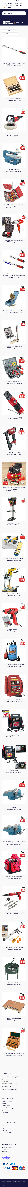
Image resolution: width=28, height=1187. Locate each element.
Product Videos (6, 1105)
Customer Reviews (7, 1110)
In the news (5, 1103)
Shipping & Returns (7, 1125)
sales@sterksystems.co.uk (10, 1089)
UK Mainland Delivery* (14, 8)
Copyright (4, 1151)
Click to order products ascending (16, 31)
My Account (5, 1126)
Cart (3, 1128)
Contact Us (10, 5)
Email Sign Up (5, 1107)
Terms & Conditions (7, 1147)
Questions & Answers (7, 1101)
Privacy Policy (5, 1149)
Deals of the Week (7, 1132)
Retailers (19, 5)
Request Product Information (9, 1109)
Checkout (4, 1130)
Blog (21, 3)
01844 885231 (7, 1086)
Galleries (8, 3)
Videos (16, 3)
